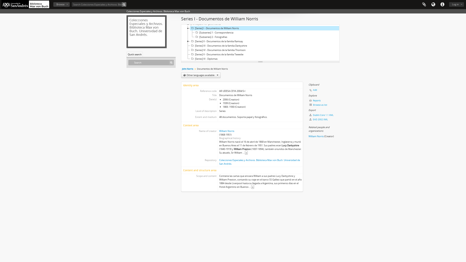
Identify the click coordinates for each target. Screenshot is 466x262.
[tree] (260, 43)
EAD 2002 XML (320, 119)
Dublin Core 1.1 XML (322, 115)
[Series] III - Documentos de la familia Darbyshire (221, 45)
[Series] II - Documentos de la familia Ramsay (219, 41)
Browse (60, 4)
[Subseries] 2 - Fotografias (213, 37)
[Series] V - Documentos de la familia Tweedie (219, 54)
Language (433, 4)
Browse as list (320, 104)
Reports (316, 100)
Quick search (135, 54)
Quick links (442, 4)
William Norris (226, 131)
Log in (455, 4)
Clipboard (424, 4)
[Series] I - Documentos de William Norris (217, 28)
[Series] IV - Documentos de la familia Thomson (220, 50)
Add (315, 90)
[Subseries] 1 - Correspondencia (216, 32)
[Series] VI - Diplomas (206, 58)
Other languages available (200, 75)
